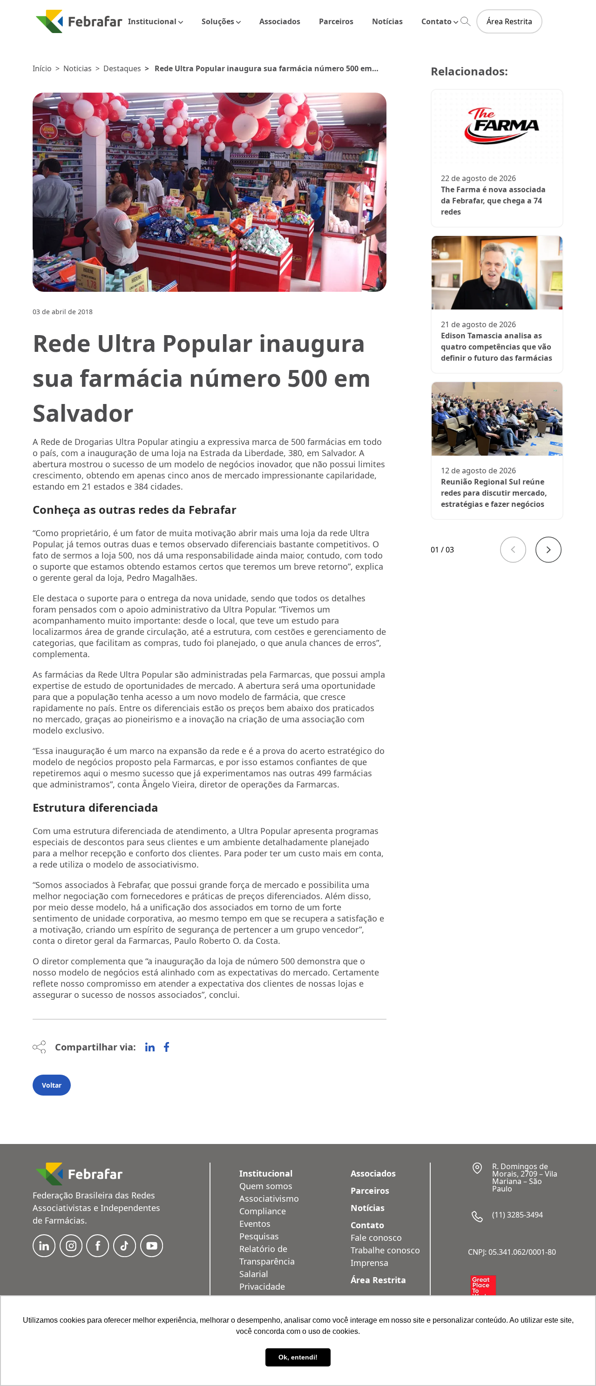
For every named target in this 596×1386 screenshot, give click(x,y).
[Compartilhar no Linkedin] (150, 1047)
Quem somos (265, 1185)
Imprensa (369, 1262)
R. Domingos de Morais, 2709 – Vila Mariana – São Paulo (524, 1177)
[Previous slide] (513, 550)
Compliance (262, 1211)
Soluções (218, 21)
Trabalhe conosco (385, 1250)
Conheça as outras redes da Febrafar (135, 509)
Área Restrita (509, 21)
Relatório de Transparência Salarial (267, 1261)
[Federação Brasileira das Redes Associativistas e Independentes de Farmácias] (79, 21)
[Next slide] (548, 550)
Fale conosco (376, 1237)
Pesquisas (259, 1236)
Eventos (255, 1223)
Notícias (387, 21)
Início (42, 68)
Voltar (51, 1085)
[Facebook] (166, 1047)
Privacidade (262, 1286)
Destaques (122, 68)
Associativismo (269, 1198)
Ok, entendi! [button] (298, 1357)
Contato (436, 21)
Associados (279, 21)
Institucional (152, 21)
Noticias (77, 68)
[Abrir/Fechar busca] (466, 22)
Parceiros (336, 21)
